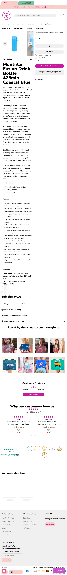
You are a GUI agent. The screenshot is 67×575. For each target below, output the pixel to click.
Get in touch (50, 524)
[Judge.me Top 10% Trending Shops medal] (44, 455)
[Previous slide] (5, 44)
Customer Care (7, 514)
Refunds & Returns (49, 567)
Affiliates (26, 528)
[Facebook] (7, 567)
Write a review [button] (33, 394)
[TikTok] (2, 567)
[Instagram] (5, 567)
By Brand (29, 28)
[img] (33, 409)
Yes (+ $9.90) (42, 58)
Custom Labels (5, 28)
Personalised (18, 28)
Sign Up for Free (7, 518)
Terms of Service (61, 567)
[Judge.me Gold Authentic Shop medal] (37, 448)
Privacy (41, 567)
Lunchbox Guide (7, 521)
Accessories (31, 24)
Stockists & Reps (29, 514)
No (38, 60)
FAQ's (3, 528)
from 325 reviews (32, 412)
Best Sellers (5, 24)
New (12, 24)
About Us (5, 535)
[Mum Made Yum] (6, 15)
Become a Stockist (30, 525)
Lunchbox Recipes (8, 525)
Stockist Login (28, 521)
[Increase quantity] (62, 46)
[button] (49, 52)
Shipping (35, 567)
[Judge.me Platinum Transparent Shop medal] (30, 448)
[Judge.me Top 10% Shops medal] (59, 448)
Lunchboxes (19, 24)
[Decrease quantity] (37, 46)
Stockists (26, 518)
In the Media (6, 531)
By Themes (39, 28)
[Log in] (59, 16)
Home (36, 32)
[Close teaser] (5, 283)
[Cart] (64, 16)
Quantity (37, 43)
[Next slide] (30, 44)
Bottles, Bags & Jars (45, 24)
